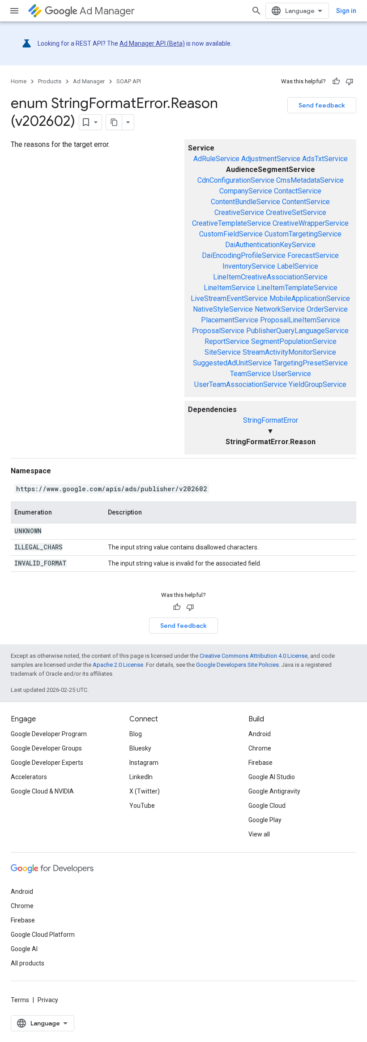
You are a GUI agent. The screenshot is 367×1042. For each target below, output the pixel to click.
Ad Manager (107, 11)
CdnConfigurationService (235, 180)
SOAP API (128, 81)
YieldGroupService (317, 384)
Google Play (265, 819)
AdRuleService (216, 158)
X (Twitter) (144, 791)
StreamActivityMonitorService (289, 352)
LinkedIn (141, 776)
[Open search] (256, 10)
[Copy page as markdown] (114, 122)
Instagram (143, 762)
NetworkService (280, 309)
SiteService (223, 352)
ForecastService (313, 255)
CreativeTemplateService (231, 223)
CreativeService (239, 212)
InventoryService (248, 266)
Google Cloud (267, 805)
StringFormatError (270, 420)
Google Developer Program (49, 734)
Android (259, 734)
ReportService (227, 341)
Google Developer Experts (47, 762)
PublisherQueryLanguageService (297, 330)
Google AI (24, 948)
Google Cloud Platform (43, 934)
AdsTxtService (325, 158)
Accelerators (29, 776)
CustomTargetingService (303, 234)
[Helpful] (336, 81)
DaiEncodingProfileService (244, 255)
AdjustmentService (270, 158)
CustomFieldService (231, 234)
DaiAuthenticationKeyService (270, 244)
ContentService (306, 201)
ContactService (297, 191)
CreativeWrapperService (311, 223)
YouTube (142, 805)
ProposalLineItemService (300, 320)
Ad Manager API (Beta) (152, 43)
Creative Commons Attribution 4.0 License (253, 655)
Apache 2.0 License (118, 664)
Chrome (259, 748)
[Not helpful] (349, 81)
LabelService (297, 266)
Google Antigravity (274, 791)
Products (49, 81)
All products (27, 963)
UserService (292, 373)
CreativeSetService (296, 212)
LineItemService (229, 287)
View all (259, 834)
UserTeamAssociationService (240, 384)
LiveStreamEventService (229, 298)
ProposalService (218, 330)
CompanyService (245, 191)
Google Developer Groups (46, 748)
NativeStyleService (223, 309)
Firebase (260, 762)
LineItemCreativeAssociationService (270, 277)
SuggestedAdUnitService (232, 363)
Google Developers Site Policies (237, 664)
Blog (135, 734)
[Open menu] (14, 10)
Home (18, 81)
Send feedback (322, 105)
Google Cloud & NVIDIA (42, 791)
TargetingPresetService (310, 363)
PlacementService (229, 320)
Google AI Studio (271, 776)
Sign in (346, 10)
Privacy (48, 999)
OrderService (327, 309)
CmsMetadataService (310, 180)
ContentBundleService (245, 201)
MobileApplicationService (309, 298)
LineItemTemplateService (297, 287)
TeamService (250, 373)
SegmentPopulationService (294, 341)
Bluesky (140, 748)
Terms (20, 999)
